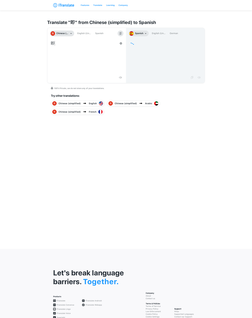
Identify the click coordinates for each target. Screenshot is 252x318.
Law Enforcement (153, 311)
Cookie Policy (152, 314)
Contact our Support (183, 317)
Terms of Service (153, 306)
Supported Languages (184, 314)
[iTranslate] (63, 5)
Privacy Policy (152, 309)
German (174, 33)
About (148, 296)
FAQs (176, 311)
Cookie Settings (153, 317)
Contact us (150, 298)
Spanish (99, 33)
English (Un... (84, 33)
